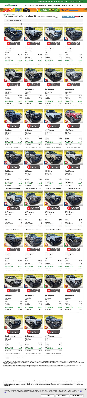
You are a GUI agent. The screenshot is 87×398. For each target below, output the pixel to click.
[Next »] (25, 358)
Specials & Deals (42, 5)
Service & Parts (57, 5)
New (26, 5)
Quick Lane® (64, 5)
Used (36, 5)
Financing (50, 5)
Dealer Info (70, 5)
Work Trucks (31, 5)
